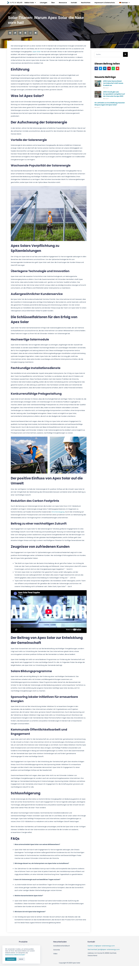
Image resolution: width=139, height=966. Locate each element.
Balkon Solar (29, 3)
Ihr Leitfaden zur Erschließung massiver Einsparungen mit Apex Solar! (110, 104)
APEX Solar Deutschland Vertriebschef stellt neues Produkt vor (113, 83)
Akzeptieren (10, 959)
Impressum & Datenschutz (105, 3)
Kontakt (74, 3)
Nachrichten (85, 3)
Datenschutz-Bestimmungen (15, 954)
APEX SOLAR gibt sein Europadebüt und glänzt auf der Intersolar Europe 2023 (114, 94)
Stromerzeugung (58, 512)
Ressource (63, 3)
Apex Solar (37, 52)
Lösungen (43, 3)
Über (53, 3)
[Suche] (125, 54)
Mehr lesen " (106, 87)
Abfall (21, 959)
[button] (10, 33)
